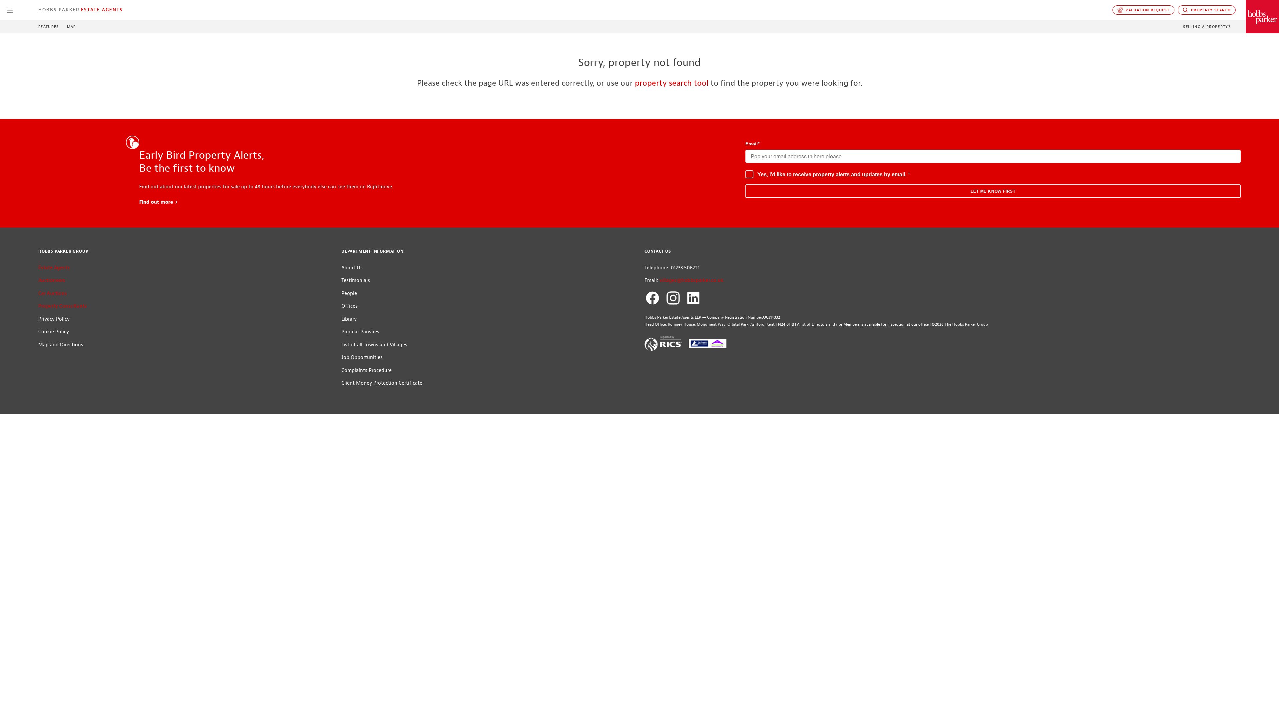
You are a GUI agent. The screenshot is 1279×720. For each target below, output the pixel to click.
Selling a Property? (1207, 26)
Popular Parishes (360, 332)
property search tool (671, 83)
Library (349, 319)
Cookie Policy (53, 332)
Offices (349, 306)
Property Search (1209, 10)
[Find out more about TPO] (707, 345)
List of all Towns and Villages (374, 345)
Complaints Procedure (366, 370)
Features (48, 26)
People (349, 293)
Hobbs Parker (59, 10)
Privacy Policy (54, 319)
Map (71, 26)
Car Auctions (52, 293)
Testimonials (355, 280)
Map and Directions (60, 345)
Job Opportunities (362, 357)
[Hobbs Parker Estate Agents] (1262, 16)
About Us (352, 268)
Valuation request (1146, 10)
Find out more (158, 202)
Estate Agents (102, 10)
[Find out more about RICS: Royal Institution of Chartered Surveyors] (663, 344)
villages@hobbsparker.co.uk (691, 280)
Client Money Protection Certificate (381, 383)
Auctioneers (51, 280)
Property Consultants (62, 306)
